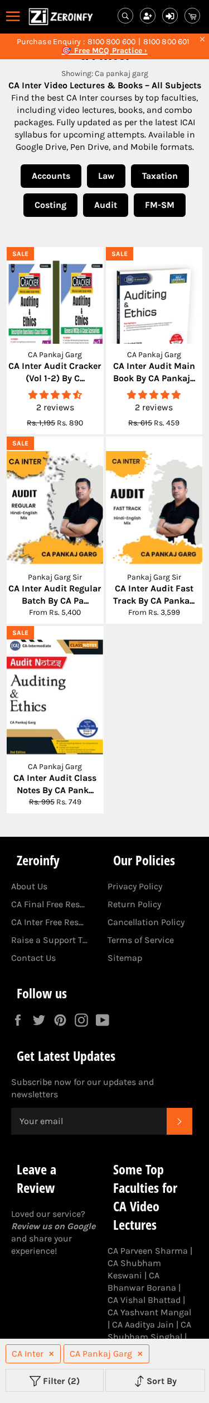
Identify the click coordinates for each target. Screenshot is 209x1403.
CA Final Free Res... (48, 904)
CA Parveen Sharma (148, 1250)
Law (106, 175)
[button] (55, 395)
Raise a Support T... (49, 940)
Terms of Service (141, 940)
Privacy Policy (135, 886)
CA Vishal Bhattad (144, 1300)
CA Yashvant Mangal (149, 1312)
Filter (60, 1381)
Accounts (51, 175)
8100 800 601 (166, 41)
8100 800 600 (111, 41)
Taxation (160, 175)
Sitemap (125, 957)
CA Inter (27, 1353)
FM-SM (159, 205)
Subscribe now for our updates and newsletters (82, 1088)
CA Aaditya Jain (143, 1324)
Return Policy (134, 904)
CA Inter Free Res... (47, 922)
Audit (105, 205)
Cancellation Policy (146, 922)
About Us (29, 886)
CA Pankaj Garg (101, 1353)
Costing (50, 205)
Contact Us (33, 957)
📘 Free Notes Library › (104, 50)
